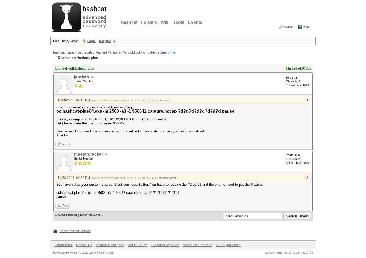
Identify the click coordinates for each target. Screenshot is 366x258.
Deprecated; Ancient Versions (98, 52)
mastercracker (88, 154)
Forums (149, 22)
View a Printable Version (75, 231)
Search (288, 26)
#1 (306, 100)
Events (195, 22)
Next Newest (90, 215)
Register (105, 41)
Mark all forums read (197, 245)
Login (91, 41)
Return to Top (137, 245)
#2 (306, 178)
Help (306, 26)
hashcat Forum (64, 52)
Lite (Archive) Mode (165, 245)
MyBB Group (105, 252)
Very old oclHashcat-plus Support (147, 52)
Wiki (165, 22)
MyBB (73, 252)
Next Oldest (67, 215)
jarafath (81, 77)
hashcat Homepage (110, 245)
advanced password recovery (93, 16)
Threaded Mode (298, 68)
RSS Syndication (228, 245)
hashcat (129, 22)
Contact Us (84, 245)
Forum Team (63, 245)
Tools (178, 22)
